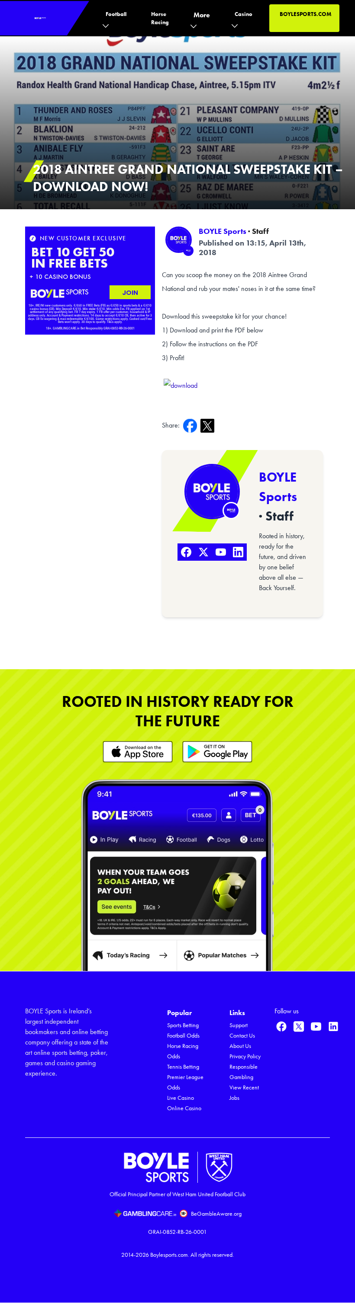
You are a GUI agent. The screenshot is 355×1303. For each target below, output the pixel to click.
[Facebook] (186, 552)
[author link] (178, 239)
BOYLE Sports (222, 231)
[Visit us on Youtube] (316, 1026)
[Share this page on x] (209, 425)
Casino (243, 14)
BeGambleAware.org (216, 1213)
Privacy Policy (245, 1056)
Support (238, 1025)
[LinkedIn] (238, 552)
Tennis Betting (183, 1066)
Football (116, 14)
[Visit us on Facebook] (281, 1026)
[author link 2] (212, 491)
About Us (240, 1046)
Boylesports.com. (169, 1254)
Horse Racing (160, 18)
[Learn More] (137, 751)
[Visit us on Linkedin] (333, 1026)
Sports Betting (183, 1025)
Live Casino (180, 1098)
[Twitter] (203, 552)
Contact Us (242, 1035)
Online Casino (184, 1108)
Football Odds (183, 1035)
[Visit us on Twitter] (299, 1026)
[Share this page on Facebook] (191, 425)
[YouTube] (220, 552)
